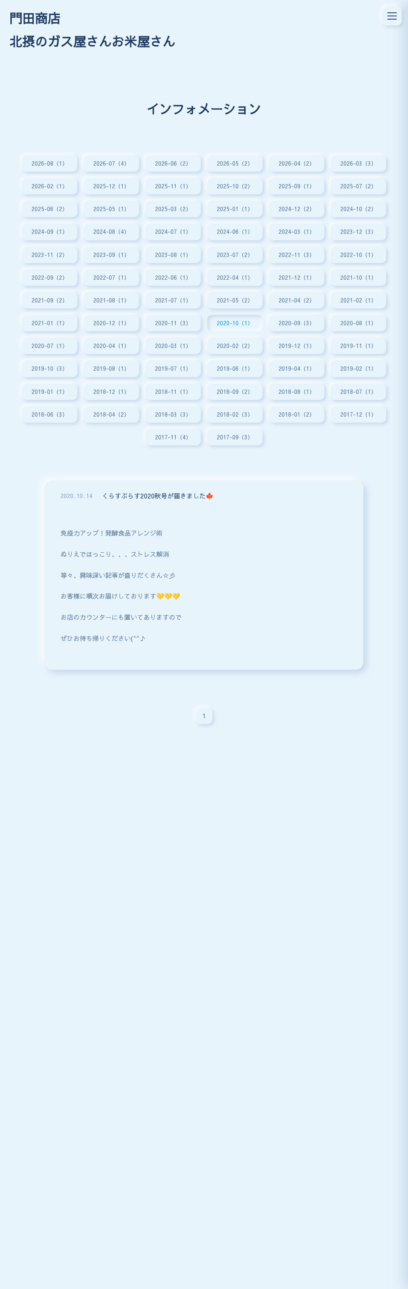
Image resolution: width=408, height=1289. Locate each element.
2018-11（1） (173, 391)
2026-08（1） (49, 163)
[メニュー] (392, 16)
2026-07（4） (111, 163)
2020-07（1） (49, 346)
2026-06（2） (173, 163)
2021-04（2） (297, 300)
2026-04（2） (297, 163)
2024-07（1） (173, 231)
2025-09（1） (297, 186)
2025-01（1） (235, 209)
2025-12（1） (111, 186)
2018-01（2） (297, 414)
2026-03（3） (358, 163)
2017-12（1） (358, 414)
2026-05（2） (235, 163)
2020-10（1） (235, 323)
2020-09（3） (297, 323)
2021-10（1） (358, 277)
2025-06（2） (49, 209)
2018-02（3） (235, 414)
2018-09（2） (235, 391)
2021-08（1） (111, 300)
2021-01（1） (49, 323)
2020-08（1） (358, 323)
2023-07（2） (235, 255)
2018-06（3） (49, 414)
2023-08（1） (173, 255)
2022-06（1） (173, 277)
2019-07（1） (173, 368)
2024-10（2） (358, 209)
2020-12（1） (111, 323)
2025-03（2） (173, 209)
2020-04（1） (111, 346)
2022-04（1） (235, 277)
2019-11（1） (358, 346)
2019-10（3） (49, 368)
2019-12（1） (297, 346)
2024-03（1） (297, 231)
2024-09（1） (49, 231)
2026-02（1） (49, 186)
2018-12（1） (111, 391)
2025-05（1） (111, 209)
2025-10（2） (235, 186)
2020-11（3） (173, 323)
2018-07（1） (358, 391)
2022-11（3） (297, 255)
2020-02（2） (235, 346)
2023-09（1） (111, 255)
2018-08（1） (297, 391)
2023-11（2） (49, 255)
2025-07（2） (358, 186)
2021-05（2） (235, 300)
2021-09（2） (49, 300)
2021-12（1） (297, 277)
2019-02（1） (358, 368)
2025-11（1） (173, 186)
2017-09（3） (235, 437)
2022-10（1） (358, 255)
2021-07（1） (173, 300)
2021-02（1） (358, 300)
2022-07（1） (111, 277)
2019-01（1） (49, 391)
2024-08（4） (111, 231)
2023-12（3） (358, 231)
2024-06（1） (235, 231)
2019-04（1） (297, 368)
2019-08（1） (111, 368)
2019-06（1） (235, 368)
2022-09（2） (49, 277)
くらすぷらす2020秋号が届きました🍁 (158, 495)
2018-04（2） (111, 414)
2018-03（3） (173, 414)
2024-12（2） (297, 209)
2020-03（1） (173, 346)
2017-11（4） (173, 437)
